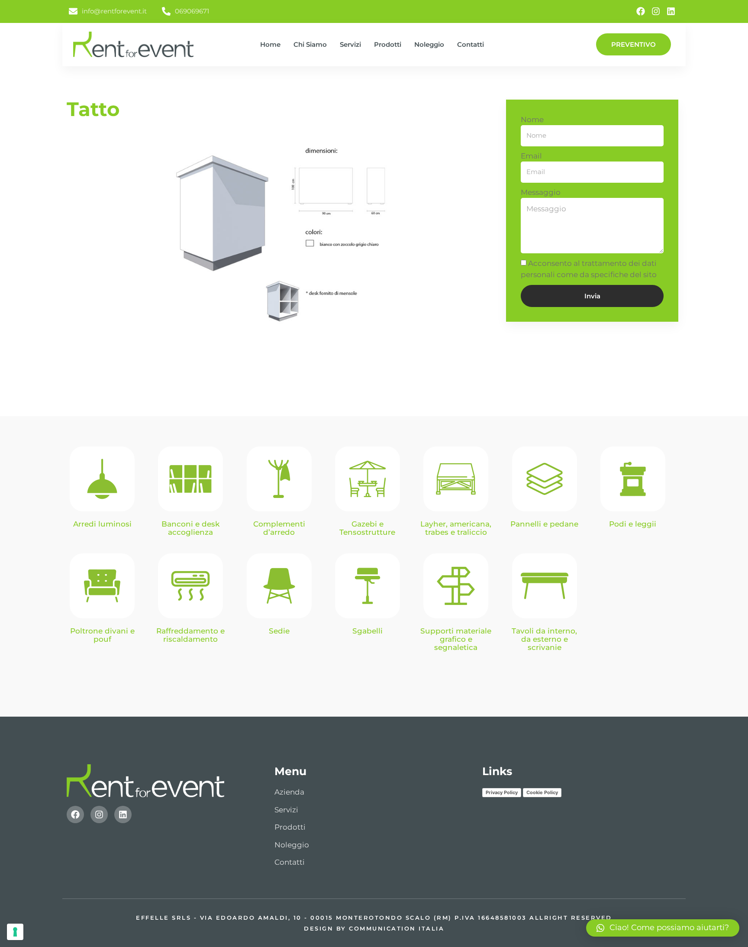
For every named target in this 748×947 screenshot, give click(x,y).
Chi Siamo (310, 44)
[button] (662, 928)
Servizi (350, 44)
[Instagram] (655, 11)
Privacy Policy (502, 792)
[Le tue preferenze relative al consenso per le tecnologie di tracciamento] (15, 932)
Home (270, 44)
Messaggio (541, 192)
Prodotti (387, 44)
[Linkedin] (671, 11)
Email (531, 156)
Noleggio (429, 44)
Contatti (470, 44)
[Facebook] (640, 11)
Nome (532, 119)
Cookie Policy (542, 792)
